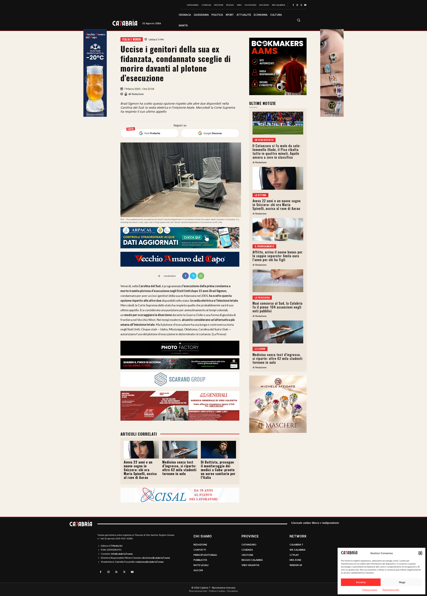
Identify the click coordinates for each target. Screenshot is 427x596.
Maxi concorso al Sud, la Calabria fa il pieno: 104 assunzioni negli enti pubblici (278, 307)
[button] (420, 553)
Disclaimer (232, 590)
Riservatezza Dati (390, 589)
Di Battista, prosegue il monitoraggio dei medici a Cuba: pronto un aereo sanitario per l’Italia (218, 470)
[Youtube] (305, 5)
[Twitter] (301, 5)
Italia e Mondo (131, 39)
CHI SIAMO (202, 536)
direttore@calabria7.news (156, 557)
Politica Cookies (369, 589)
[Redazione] (126, 94)
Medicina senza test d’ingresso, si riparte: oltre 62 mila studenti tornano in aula (179, 468)
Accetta (361, 582)
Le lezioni (260, 348)
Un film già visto (264, 139)
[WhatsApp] (200, 275)
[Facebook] (293, 5)
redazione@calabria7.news (149, 561)
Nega (402, 582)
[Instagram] (297, 5)
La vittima (260, 195)
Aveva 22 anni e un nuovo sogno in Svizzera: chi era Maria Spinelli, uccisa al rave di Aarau (140, 470)
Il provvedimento (264, 246)
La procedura (262, 297)
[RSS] (116, 572)
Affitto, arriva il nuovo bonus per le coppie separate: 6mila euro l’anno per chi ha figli (278, 255)
